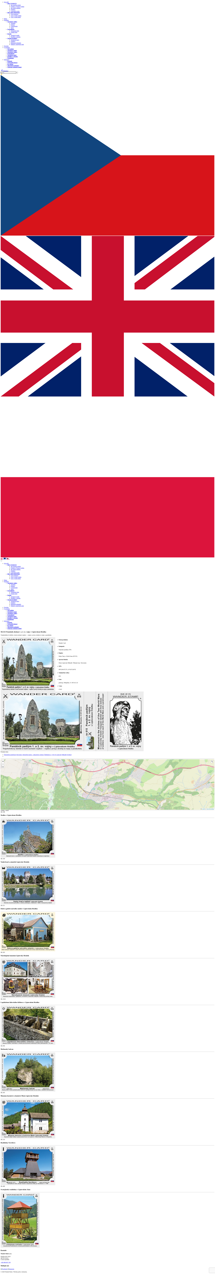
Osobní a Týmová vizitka (17, 6)
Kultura (13, 25)
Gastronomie (14, 26)
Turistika (13, 23)
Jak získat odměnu (15, 8)
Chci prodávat (14, 14)
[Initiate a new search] (212, 761)
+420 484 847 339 (5, 1262)
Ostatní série (14, 32)
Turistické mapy (15, 40)
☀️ (1, 74)
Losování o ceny (15, 11)
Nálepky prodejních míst (17, 44)
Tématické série (15, 31)
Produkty (6, 20)
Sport (12, 28)
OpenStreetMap (210, 809)
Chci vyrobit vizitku (16, 15)
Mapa (5, 18)
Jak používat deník (16, 5)
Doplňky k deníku (15, 37)
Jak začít (6, 2)
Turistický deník (15, 35)
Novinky (6, 46)
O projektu (7, 47)
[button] (3, 761)
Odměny (13, 9)
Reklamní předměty (16, 43)
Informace (6, 59)
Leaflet (203, 809)
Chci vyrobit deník (16, 17)
